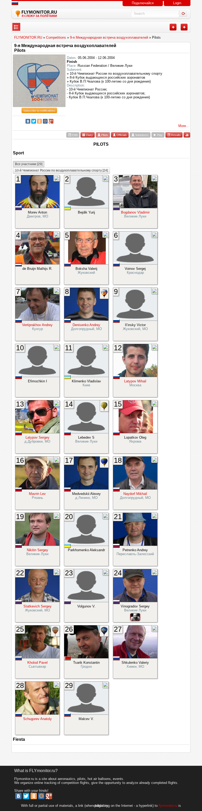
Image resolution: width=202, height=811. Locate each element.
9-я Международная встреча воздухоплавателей (65, 45)
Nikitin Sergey (37, 550)
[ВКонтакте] (28, 121)
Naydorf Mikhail (135, 494)
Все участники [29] (28, 164)
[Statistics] (187, 135)
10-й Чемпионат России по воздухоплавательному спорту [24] (61, 170)
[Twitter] (33, 121)
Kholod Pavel (37, 663)
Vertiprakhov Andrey (37, 325)
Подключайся (143, 3)
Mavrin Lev (37, 494)
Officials (121, 134)
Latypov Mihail (135, 381)
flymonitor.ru (168, 806)
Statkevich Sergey (37, 606)
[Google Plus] (51, 121)
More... (183, 126)
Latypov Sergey (37, 437)
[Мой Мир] (45, 121)
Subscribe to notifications (39, 110)
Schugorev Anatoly (37, 719)
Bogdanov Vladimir (135, 212)
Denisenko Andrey (86, 325)
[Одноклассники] (39, 121)
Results (175, 134)
